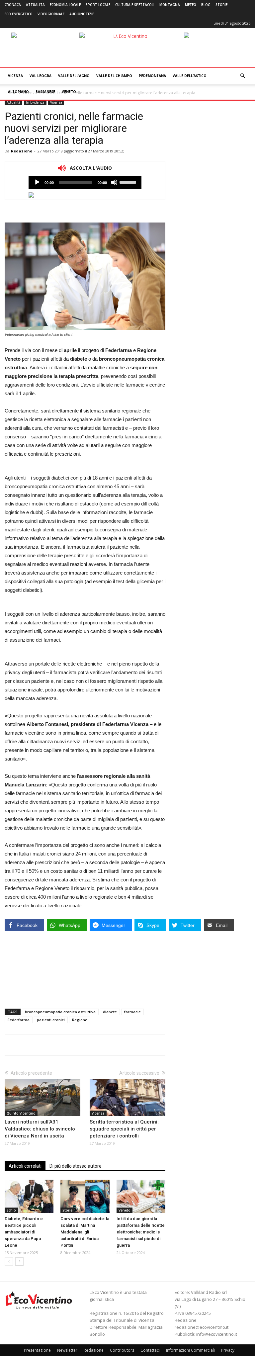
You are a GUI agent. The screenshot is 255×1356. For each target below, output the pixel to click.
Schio (11, 1210)
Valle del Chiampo (114, 75)
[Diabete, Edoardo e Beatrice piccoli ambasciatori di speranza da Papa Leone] (29, 1196)
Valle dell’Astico (190, 75)
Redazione (21, 150)
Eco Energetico (19, 14)
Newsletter (67, 1350)
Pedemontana (152, 75)
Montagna (169, 4)
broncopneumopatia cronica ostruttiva (60, 1011)
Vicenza (15, 75)
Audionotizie (81, 14)
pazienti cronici (51, 1019)
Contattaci (150, 1350)
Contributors (122, 1350)
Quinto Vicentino (21, 1113)
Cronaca (13, 4)
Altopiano (18, 91)
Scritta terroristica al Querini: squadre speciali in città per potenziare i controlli (124, 1129)
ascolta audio (37, 182)
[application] (85, 182)
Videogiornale (51, 14)
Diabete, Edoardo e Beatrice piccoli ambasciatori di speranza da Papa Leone (24, 1232)
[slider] (129, 182)
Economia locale (65, 4)
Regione (79, 1019)
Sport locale (98, 4)
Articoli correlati (25, 1166)
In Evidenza (35, 102)
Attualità (35, 4)
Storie (221, 4)
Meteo (190, 4)
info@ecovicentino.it (216, 1334)
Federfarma (19, 1019)
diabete (110, 1011)
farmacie (132, 1011)
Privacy (227, 1350)
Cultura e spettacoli (134, 4)
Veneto (69, 91)
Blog (206, 4)
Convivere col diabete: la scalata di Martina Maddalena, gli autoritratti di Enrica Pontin (84, 1232)
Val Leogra (40, 75)
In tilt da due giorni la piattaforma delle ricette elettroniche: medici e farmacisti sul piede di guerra (141, 1232)
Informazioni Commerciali (190, 1350)
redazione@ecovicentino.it (201, 1327)
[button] (242, 76)
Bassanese (45, 91)
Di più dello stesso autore (75, 1166)
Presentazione (37, 1350)
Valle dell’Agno (74, 75)
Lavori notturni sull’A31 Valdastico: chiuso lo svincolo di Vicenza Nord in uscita (40, 1129)
